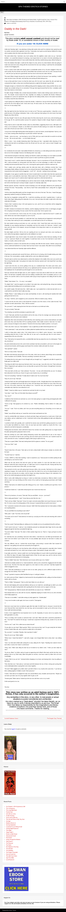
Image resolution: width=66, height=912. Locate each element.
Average (8, 821)
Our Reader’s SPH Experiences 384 (15, 806)
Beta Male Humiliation (12, 19)
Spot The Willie (10, 857)
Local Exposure (10, 859)
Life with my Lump (11, 814)
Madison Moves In (11, 823)
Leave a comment (11, 23)
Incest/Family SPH (40, 21)
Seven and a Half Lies (12, 817)
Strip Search (9, 841)
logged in (13, 729)
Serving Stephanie (11, 825)
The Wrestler (9, 848)
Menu (2, 12)
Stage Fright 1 (9, 832)
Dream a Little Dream (11, 834)
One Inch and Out (10, 854)
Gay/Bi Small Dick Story (43, 19)
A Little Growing (10, 815)
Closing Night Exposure (12, 828)
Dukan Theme (12, 910)
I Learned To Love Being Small (14, 826)
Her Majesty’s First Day (12, 846)
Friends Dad (9, 812)
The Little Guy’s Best (11, 856)
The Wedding (9, 850)
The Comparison (10, 808)
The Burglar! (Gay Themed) (54, 718)
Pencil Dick (9, 837)
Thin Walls (8, 830)
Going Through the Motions (13, 839)
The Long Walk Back (11, 810)
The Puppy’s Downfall (11, 852)
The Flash (8, 845)
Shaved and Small (11, 836)
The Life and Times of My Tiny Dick (15, 819)
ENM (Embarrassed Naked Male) (27, 19)
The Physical (9, 843)
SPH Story (48, 21)
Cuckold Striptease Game (11, 718)
